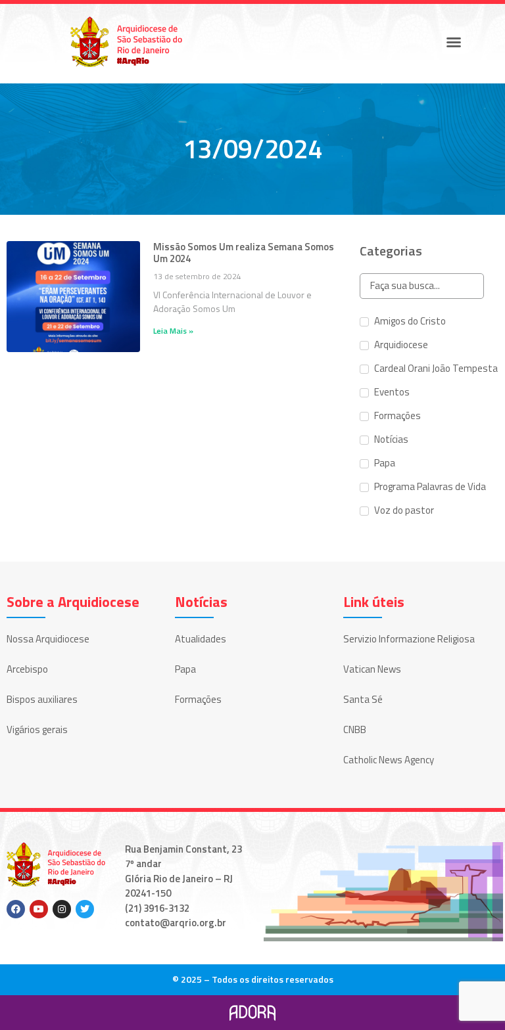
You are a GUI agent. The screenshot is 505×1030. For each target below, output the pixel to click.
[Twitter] (85, 909)
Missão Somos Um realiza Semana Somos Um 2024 (243, 252)
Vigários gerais (37, 729)
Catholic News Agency (388, 759)
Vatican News (372, 669)
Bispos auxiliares (42, 699)
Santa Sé (363, 699)
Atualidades (200, 638)
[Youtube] (39, 909)
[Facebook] (16, 909)
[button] (454, 42)
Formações (198, 699)
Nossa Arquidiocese (48, 638)
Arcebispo (27, 669)
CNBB (354, 729)
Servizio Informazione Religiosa (409, 638)
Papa (185, 669)
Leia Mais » (173, 331)
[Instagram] (62, 909)
